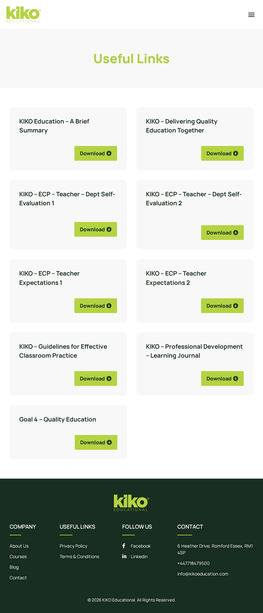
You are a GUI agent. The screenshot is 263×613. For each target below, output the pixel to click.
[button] (251, 14)
